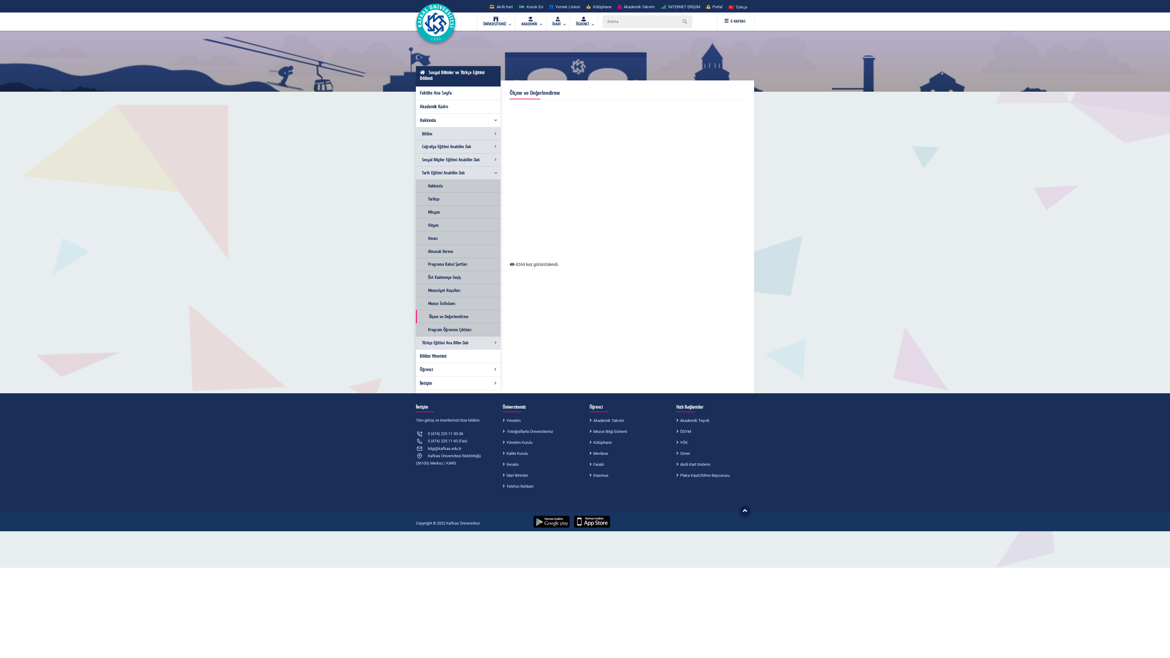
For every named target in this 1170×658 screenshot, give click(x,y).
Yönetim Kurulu (519, 442)
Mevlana (600, 453)
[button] (738, 7)
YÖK (684, 442)
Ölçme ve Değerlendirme (448, 316)
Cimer (685, 453)
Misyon (434, 212)
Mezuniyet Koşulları (444, 290)
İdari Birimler (517, 475)
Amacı (433, 238)
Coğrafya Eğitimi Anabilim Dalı (446, 146)
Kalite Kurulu (517, 453)
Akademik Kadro (434, 106)
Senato (512, 464)
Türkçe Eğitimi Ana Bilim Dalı (445, 342)
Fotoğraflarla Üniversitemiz (529, 431)
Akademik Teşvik (695, 420)
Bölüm (427, 133)
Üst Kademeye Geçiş (444, 277)
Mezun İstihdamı (441, 303)
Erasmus (600, 475)
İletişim (426, 383)
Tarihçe (433, 199)
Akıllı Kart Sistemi (695, 464)
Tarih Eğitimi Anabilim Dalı (443, 172)
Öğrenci (426, 369)
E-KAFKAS (738, 21)
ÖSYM (685, 431)
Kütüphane (602, 442)
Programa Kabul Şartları (447, 264)
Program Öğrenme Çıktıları (449, 329)
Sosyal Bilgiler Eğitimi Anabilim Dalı (451, 159)
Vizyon (433, 225)
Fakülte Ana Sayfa (436, 93)
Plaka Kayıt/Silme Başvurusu (705, 475)
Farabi (598, 464)
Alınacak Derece (440, 251)
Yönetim (513, 420)
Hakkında (428, 120)
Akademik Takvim (608, 420)
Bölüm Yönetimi (433, 356)
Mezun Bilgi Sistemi (610, 431)
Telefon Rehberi (520, 486)
